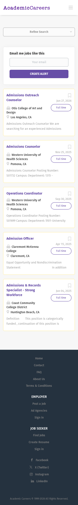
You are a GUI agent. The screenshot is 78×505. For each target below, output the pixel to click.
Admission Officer (20, 238)
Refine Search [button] (39, 32)
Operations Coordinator (24, 193)
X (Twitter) (42, 467)
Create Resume (39, 442)
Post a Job (39, 404)
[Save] (69, 96)
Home (39, 358)
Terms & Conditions (39, 386)
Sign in (39, 417)
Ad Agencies (39, 410)
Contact (39, 365)
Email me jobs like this (27, 53)
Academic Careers (20, 498)
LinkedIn (42, 481)
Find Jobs (39, 435)
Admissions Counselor (23, 147)
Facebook (42, 460)
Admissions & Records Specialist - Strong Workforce (23, 290)
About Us (39, 379)
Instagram (42, 474)
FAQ (39, 372)
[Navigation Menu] (71, 7)
